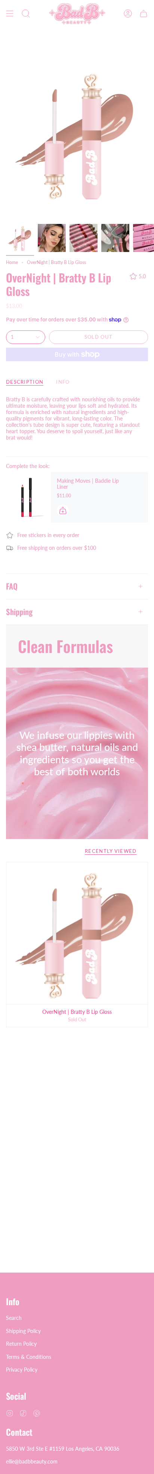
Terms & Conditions (28, 1357)
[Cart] (143, 13)
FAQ (12, 586)
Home (12, 262)
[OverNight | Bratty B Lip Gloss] (77, 933)
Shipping (19, 611)
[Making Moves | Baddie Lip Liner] (28, 497)
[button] (26, 13)
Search (14, 1318)
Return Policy (21, 1343)
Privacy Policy (21, 1369)
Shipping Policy (23, 1331)
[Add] (63, 510)
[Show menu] (9, 13)
